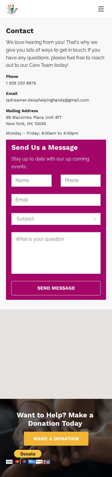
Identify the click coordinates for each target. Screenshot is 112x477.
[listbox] (55, 219)
